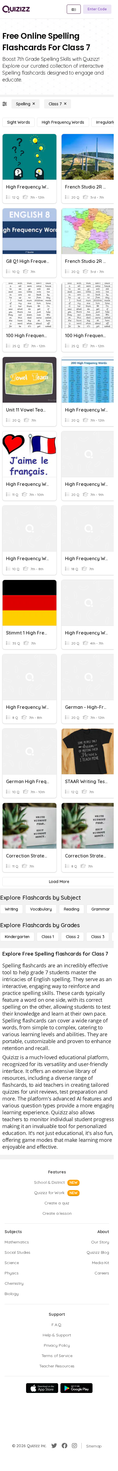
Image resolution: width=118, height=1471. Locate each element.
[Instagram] (74, 1445)
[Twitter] (54, 1445)
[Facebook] (64, 1445)
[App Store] (42, 1388)
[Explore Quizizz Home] (16, 9)
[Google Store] (76, 1388)
